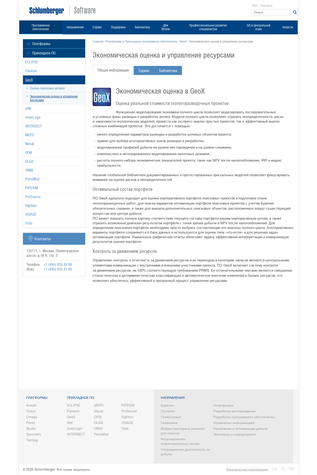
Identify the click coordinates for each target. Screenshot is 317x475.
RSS (254, 5)
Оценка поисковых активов (47, 88)
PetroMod (32, 179)
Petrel (30, 422)
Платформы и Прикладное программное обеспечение (142, 41)
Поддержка (118, 27)
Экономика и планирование (234, 434)
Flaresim (31, 71)
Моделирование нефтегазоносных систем (180, 441)
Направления (75, 27)
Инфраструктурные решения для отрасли (183, 430)
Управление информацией (233, 422)
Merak (29, 144)
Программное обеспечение (41, 27)
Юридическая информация (247, 469)
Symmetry (33, 434)
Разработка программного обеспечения (243, 416)
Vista (28, 223)
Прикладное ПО (80, 397)
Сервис (97, 27)
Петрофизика (223, 405)
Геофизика (169, 422)
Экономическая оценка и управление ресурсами (54, 98)
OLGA (29, 161)
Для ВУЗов (166, 27)
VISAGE (30, 214)
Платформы (36, 397)
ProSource (33, 197)
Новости (287, 27)
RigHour (31, 205)
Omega (31, 416)
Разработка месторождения (234, 411)
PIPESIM (31, 188)
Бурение (167, 405)
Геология (168, 411)
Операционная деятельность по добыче (185, 451)
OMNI (29, 170)
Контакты (266, 5)
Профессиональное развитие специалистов (208, 27)
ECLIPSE (31, 62)
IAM (28, 108)
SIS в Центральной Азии (258, 27)
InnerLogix (33, 117)
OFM (28, 152)
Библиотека (142, 27)
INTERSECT (33, 126)
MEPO (29, 135)
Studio (31, 428)
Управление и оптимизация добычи (240, 428)
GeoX (29, 80)
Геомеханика (171, 416)
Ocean (31, 411)
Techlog (32, 440)
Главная (98, 41)
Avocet (31, 405)
